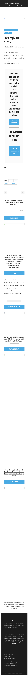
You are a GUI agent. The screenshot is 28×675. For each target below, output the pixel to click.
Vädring (13, 183)
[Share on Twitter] (9, 167)
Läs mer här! (20, 636)
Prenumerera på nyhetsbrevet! (14, 300)
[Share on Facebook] (7, 167)
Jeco (16, 180)
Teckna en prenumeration (14, 267)
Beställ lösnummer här (14, 265)
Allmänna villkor (20, 5)
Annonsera (6, 5)
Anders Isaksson (20, 47)
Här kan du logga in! (14, 121)
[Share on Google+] (11, 167)
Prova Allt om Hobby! (12, 5)
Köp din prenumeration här (14, 151)
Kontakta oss (17, 3)
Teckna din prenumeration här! (16, 342)
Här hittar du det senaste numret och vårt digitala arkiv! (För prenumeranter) (14, 202)
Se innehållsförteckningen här (14, 263)
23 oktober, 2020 (8, 47)
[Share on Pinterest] (13, 167)
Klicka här (12, 607)
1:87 (11, 180)
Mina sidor (6, 3)
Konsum (7, 183)
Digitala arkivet (11, 3)
